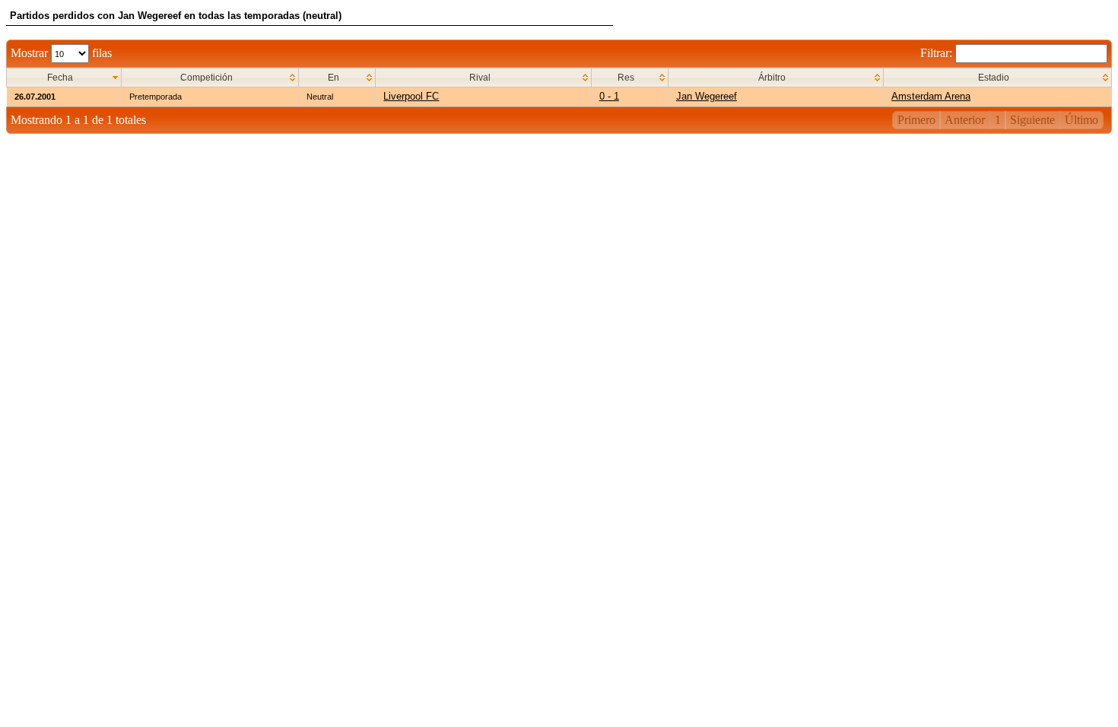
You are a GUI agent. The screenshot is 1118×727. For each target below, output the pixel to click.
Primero (916, 119)
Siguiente (1032, 119)
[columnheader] (64, 77)
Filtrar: (937, 52)
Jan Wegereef (706, 96)
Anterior (965, 119)
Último (1081, 119)
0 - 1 (609, 96)
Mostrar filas (61, 52)
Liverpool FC (411, 96)
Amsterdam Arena (930, 96)
